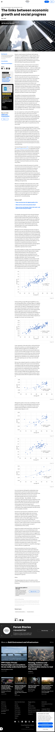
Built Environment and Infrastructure (11, 7)
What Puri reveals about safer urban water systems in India (33, 686)
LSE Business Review (7, 23)
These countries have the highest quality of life (27, 202)
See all (52, 642)
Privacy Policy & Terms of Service (27, 725)
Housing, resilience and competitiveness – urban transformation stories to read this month (40, 666)
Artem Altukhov (4, 61)
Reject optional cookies (45, 726)
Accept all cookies (45, 723)
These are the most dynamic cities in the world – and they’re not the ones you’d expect (28, 208)
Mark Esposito (4, 54)
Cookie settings (45, 729)
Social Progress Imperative (22, 148)
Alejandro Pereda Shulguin (6, 63)
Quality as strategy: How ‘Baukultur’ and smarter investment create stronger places (20, 687)
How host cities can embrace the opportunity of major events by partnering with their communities (7, 688)
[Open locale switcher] (1, 728)
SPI (27, 147)
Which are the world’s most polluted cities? (26, 204)
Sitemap (27, 727)
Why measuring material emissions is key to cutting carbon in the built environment (47, 687)
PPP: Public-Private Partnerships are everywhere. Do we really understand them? (14, 665)
